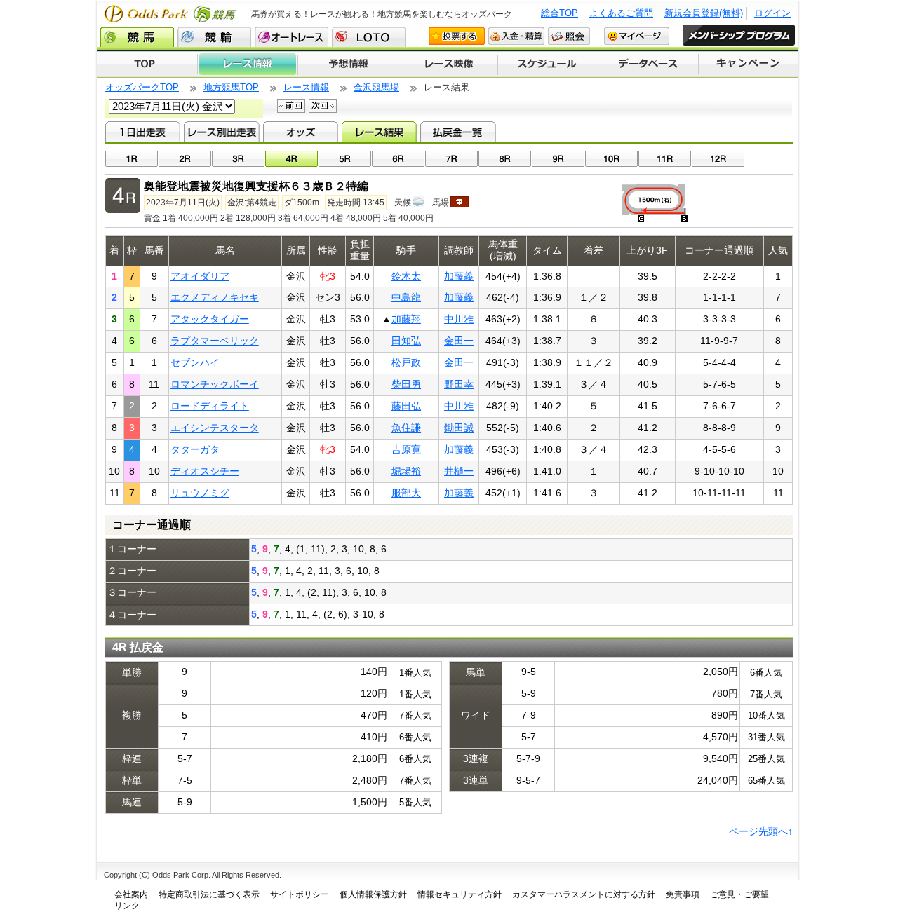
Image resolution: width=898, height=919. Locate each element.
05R (345, 159)
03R (238, 159)
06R (398, 159)
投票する (457, 36)
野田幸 (459, 384)
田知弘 (406, 340)
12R (718, 159)
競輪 (214, 37)
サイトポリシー (299, 894)
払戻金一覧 (457, 131)
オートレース (291, 37)
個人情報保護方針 (373, 894)
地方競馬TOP (231, 87)
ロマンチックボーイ (214, 384)
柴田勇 (406, 384)
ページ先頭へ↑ (761, 831)
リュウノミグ (199, 492)
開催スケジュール (547, 64)
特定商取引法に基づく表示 (209, 894)
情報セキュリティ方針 (459, 894)
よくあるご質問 (621, 13)
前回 (291, 106)
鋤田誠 (459, 427)
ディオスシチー (204, 471)
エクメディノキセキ (214, 297)
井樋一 (459, 471)
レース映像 (447, 64)
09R (558, 159)
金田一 (459, 340)
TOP (147, 64)
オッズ (300, 131)
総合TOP (559, 13)
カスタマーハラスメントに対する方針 (583, 894)
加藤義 (459, 276)
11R (664, 159)
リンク (127, 905)
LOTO (369, 37)
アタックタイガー (209, 319)
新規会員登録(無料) (703, 13)
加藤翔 (406, 319)
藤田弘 (406, 405)
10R (611, 159)
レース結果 (379, 131)
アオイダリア (199, 276)
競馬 (137, 37)
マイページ (636, 36)
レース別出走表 (221, 131)
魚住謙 (406, 427)
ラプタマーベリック (214, 340)
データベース (648, 64)
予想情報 (347, 64)
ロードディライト (209, 405)
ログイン (772, 13)
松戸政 (406, 362)
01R (131, 159)
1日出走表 (142, 131)
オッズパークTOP (142, 87)
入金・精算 (516, 36)
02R (185, 159)
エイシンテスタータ (214, 427)
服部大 (406, 492)
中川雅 (459, 319)
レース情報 (247, 64)
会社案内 (131, 894)
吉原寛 (406, 449)
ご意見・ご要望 (739, 894)
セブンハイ (195, 362)
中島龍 (406, 297)
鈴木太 (406, 276)
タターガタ (195, 449)
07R (451, 159)
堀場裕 (406, 471)
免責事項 (682, 894)
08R (504, 159)
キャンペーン (748, 64)
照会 (569, 36)
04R (291, 159)
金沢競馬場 (376, 87)
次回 (323, 106)
